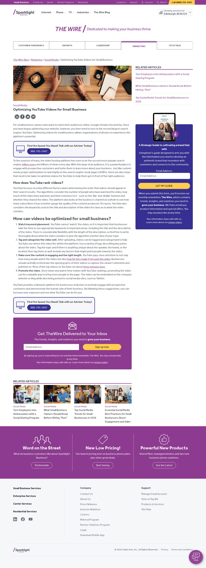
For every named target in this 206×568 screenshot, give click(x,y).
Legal (83, 529)
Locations (121, 2)
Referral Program (89, 519)
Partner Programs (65, 2)
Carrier (50, 2)
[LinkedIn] (15, 519)
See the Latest (164, 465)
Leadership (103, 45)
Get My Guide (164, 185)
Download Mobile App (92, 535)
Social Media (51, 59)
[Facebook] (23, 519)
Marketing (139, 46)
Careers (84, 514)
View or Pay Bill (149, 499)
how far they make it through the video (88, 259)
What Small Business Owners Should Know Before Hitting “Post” (56, 413)
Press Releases (88, 504)
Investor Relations (90, 509)
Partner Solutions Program (95, 524)
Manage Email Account (154, 493)
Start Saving (103, 465)
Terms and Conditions (182, 549)
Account (148, 2)
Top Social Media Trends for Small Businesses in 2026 (85, 413)
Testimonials (42, 465)
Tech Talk (175, 45)
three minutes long (94, 266)
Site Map (146, 509)
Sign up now (102, 346)
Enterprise (38, 2)
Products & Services (152, 504)
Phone (59, 12)
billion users (29, 164)
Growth (67, 45)
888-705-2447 (39, 151)
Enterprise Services (24, 496)
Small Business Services (27, 488)
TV (70, 12)
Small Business (21, 2)
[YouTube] (31, 519)
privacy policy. (175, 222)
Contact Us (86, 493)
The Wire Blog (102, 12)
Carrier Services (22, 503)
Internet (46, 12)
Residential (83, 2)
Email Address (164, 170)
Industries (83, 12)
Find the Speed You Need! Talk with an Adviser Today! (59, 145)
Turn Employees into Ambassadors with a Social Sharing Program (26, 413)
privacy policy (101, 362)
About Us (85, 499)
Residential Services (25, 511)
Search (163, 2)
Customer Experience (31, 45)
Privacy (164, 549)
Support (133, 2)
